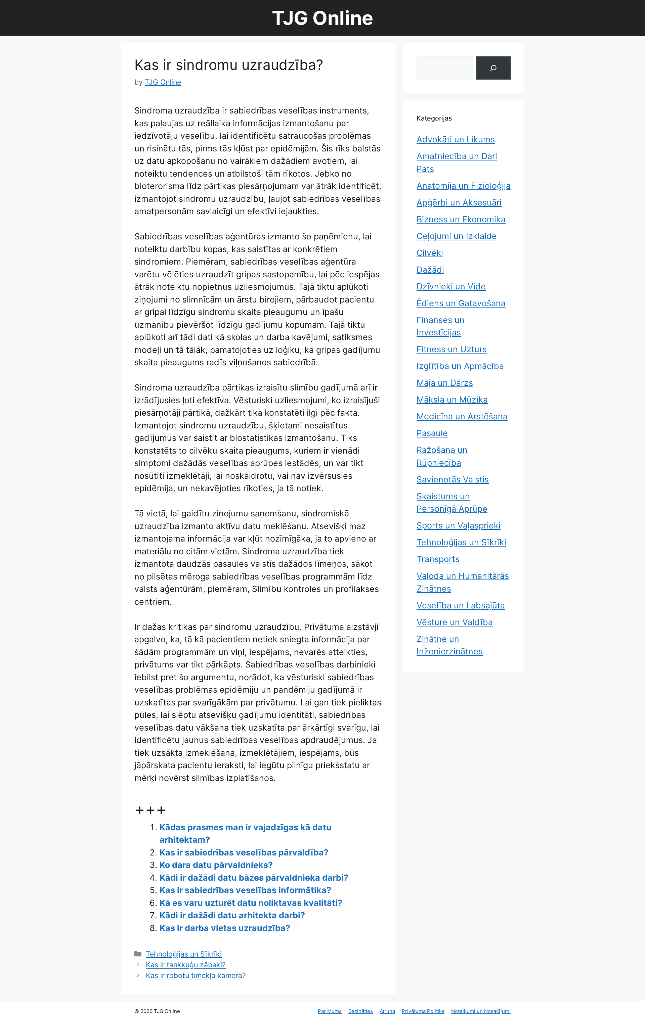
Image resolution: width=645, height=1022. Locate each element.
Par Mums (330, 1011)
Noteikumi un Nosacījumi (481, 1011)
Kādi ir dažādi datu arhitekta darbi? (232, 915)
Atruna (387, 1011)
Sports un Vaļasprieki (459, 525)
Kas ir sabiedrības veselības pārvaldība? (244, 852)
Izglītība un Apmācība (460, 366)
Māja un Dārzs (445, 383)
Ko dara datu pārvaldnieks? (216, 865)
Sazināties (360, 1011)
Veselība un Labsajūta (461, 605)
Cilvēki (430, 253)
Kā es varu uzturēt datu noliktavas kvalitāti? (251, 903)
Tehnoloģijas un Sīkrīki (184, 953)
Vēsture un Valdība (455, 622)
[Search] (493, 68)
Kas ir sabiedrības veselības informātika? (245, 890)
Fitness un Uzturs (452, 349)
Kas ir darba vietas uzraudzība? (225, 928)
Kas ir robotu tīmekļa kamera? (196, 975)
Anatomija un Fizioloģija (464, 186)
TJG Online (322, 18)
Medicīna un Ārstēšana (462, 416)
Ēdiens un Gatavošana (461, 303)
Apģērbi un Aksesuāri (459, 202)
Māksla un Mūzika (452, 399)
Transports (438, 559)
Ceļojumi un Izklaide (457, 236)
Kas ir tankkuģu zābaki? (186, 964)
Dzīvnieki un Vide (451, 286)
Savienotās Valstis (453, 479)
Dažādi (430, 270)
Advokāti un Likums (456, 139)
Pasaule (432, 433)
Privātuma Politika (423, 1011)
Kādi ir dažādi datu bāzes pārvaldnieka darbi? (254, 878)
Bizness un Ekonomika (461, 219)
